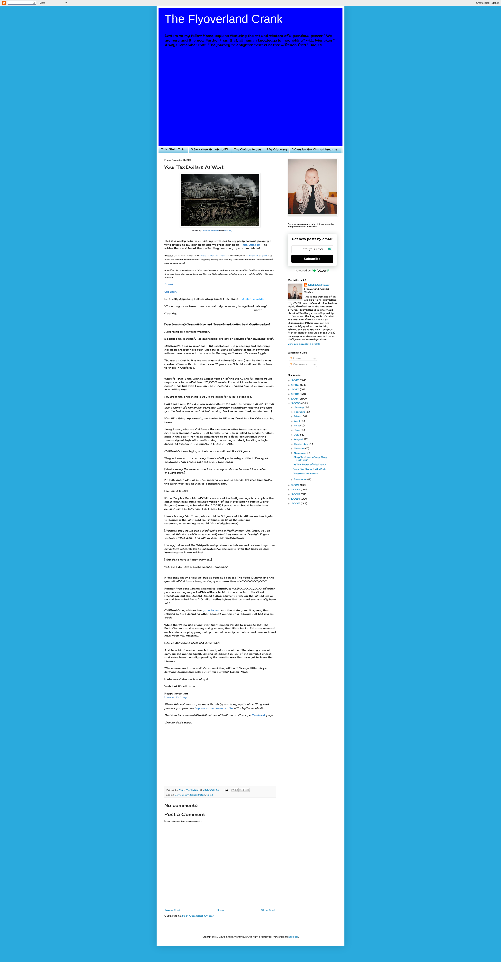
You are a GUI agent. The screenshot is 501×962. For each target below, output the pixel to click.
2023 (296, 494)
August (299, 439)
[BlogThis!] (237, 790)
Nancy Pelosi (197, 794)
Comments (299, 364)
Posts (296, 358)
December (300, 479)
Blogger (293, 936)
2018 (295, 393)
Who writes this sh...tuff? (209, 149)
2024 (296, 498)
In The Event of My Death (310, 464)
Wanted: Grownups (306, 473)
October (299, 448)
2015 (295, 380)
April (297, 421)
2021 (295, 485)
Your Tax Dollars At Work (310, 468)
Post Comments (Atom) (198, 915)
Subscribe (312, 259)
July (297, 434)
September (301, 443)
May (297, 425)
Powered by (303, 270)
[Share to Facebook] (244, 790)
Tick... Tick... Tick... (173, 149)
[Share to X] (240, 790)
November (300, 452)
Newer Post (172, 910)
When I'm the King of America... (316, 149)
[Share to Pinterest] (248, 790)
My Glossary (277, 149)
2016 (295, 384)
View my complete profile (304, 343)
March (298, 416)
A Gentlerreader (253, 298)
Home (220, 910)
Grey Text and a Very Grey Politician (310, 458)
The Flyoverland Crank (223, 18)
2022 (296, 489)
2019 (295, 398)
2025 (296, 503)
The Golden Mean (247, 149)
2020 (296, 403)
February (300, 411)
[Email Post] (226, 789)
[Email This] (233, 790)
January (299, 407)
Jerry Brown (182, 794)
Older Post (268, 910)
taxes (209, 794)
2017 (295, 389)
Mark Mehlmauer (318, 284)
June (297, 430)
